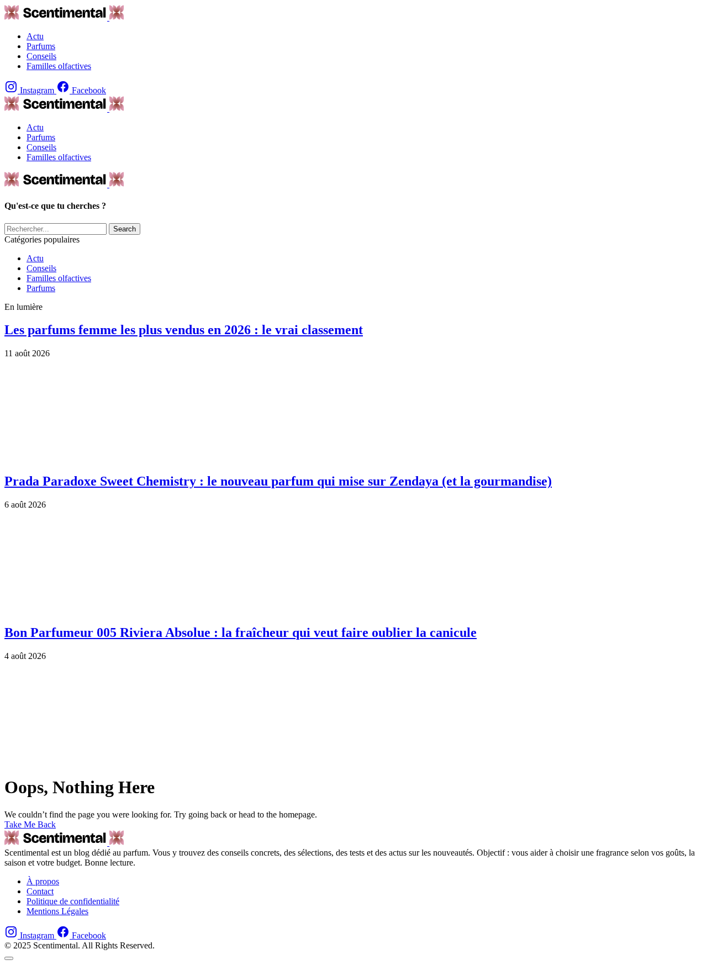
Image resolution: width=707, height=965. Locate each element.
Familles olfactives (59, 278)
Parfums (41, 288)
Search (124, 229)
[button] (8, 958)
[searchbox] (55, 229)
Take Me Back (30, 824)
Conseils (41, 268)
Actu (35, 258)
